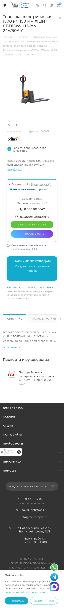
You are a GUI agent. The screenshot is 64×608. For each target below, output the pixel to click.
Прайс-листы (13, 443)
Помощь (9, 470)
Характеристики (44, 318)
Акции (8, 425)
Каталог (9, 416)
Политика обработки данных (8, 452)
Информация (13, 461)
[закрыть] (2, 452)
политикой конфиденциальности (25, 592)
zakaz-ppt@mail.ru (34, 510)
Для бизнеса (13, 407)
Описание (14, 318)
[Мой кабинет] (51, 5)
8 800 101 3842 (33, 499)
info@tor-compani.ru (35, 517)
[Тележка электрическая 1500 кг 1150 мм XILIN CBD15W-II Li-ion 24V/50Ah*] (32, 90)
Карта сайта (12, 434)
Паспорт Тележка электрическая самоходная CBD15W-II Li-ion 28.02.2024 (36, 376)
